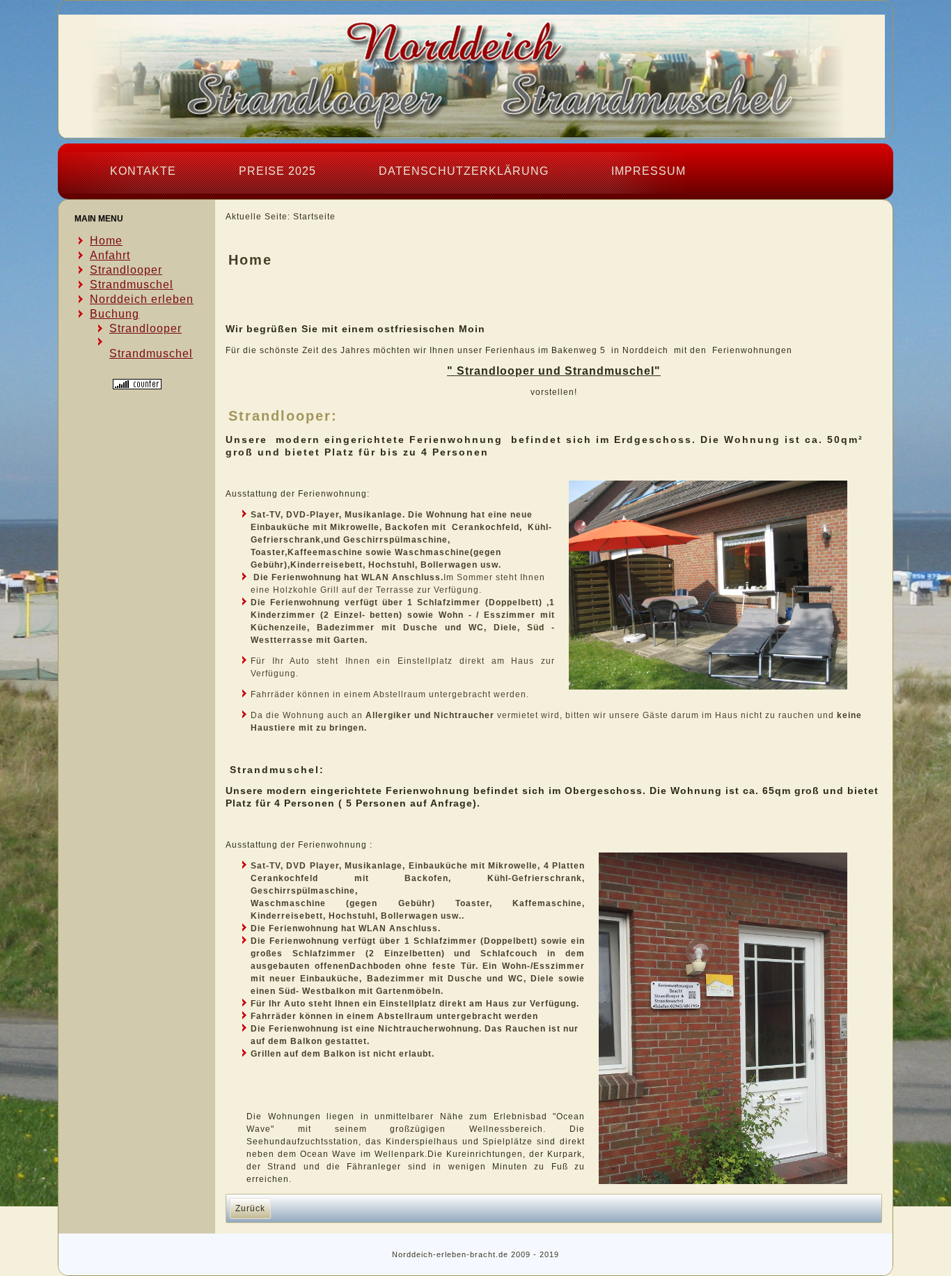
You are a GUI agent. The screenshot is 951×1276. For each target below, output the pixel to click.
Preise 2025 (277, 171)
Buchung (114, 314)
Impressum (648, 171)
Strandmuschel (131, 284)
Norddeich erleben (142, 299)
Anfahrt (110, 255)
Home (106, 241)
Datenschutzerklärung (464, 171)
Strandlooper (126, 270)
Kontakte (143, 171)
